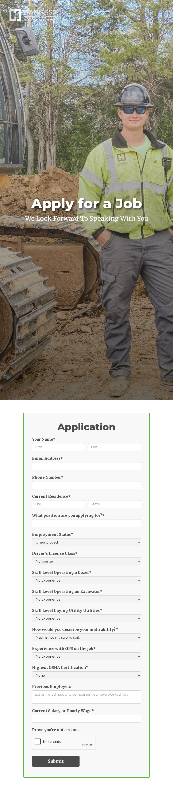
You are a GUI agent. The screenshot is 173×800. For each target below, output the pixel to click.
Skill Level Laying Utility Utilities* (67, 610)
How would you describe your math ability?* (75, 629)
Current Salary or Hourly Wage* (63, 710)
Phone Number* (48, 477)
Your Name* (43, 439)
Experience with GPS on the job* (64, 648)
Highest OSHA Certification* (60, 667)
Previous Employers (51, 686)
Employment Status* (52, 534)
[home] (32, 15)
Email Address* (47, 458)
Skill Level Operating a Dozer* (62, 572)
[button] (157, 15)
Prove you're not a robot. (55, 729)
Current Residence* (51, 496)
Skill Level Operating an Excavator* (67, 591)
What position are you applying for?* (68, 515)
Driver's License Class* (55, 553)
